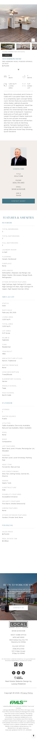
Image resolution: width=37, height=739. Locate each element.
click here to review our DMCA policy (23, 722)
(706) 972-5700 (18, 649)
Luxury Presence (18, 684)
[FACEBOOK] (13, 672)
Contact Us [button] (18, 608)
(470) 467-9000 (18, 637)
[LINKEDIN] (18, 672)
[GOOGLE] (23, 672)
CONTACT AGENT (18, 201)
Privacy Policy (27, 693)
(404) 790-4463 (18, 182)
